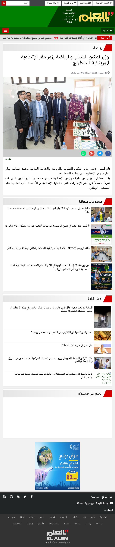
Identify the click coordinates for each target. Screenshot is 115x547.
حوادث (67, 523)
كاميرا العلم (54, 523)
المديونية (30, 523)
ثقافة (22, 517)
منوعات (11, 517)
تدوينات (99, 523)
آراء (84, 517)
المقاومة (63, 517)
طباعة (7, 159)
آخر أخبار (105, 38)
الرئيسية (106, 30)
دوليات (78, 523)
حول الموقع (107, 497)
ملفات (41, 517)
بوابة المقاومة (69, 3)
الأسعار (41, 523)
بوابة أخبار (84, 3)
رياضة (88, 523)
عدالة (31, 517)
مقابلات (75, 517)
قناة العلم (17, 523)
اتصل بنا (108, 510)
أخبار (93, 517)
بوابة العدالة (52, 3)
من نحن (95, 497)
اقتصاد (52, 517)
